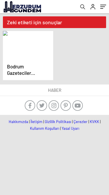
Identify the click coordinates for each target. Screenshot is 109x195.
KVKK (94, 121)
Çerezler (80, 121)
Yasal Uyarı (70, 128)
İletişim (36, 121)
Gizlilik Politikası (58, 121)
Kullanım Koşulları (44, 128)
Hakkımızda (18, 121)
